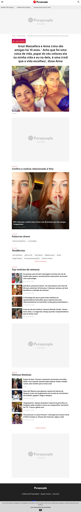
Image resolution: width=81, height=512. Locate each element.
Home (13, 35)
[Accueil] (40, 1)
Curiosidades (32, 241)
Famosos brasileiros (19, 241)
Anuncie (56, 494)
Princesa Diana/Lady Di (32, 258)
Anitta (59, 255)
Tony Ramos (39, 255)
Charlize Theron (47, 258)
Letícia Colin (28, 255)
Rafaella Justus (50, 255)
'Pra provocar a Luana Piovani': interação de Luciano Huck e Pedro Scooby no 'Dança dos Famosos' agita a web (46, 416)
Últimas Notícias (21, 35)
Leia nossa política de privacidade (40, 507)
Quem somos (46, 494)
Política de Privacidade (30, 494)
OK (40, 510)
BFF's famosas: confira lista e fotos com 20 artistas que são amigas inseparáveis (39, 223)
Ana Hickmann (17, 255)
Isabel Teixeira (17, 258)
